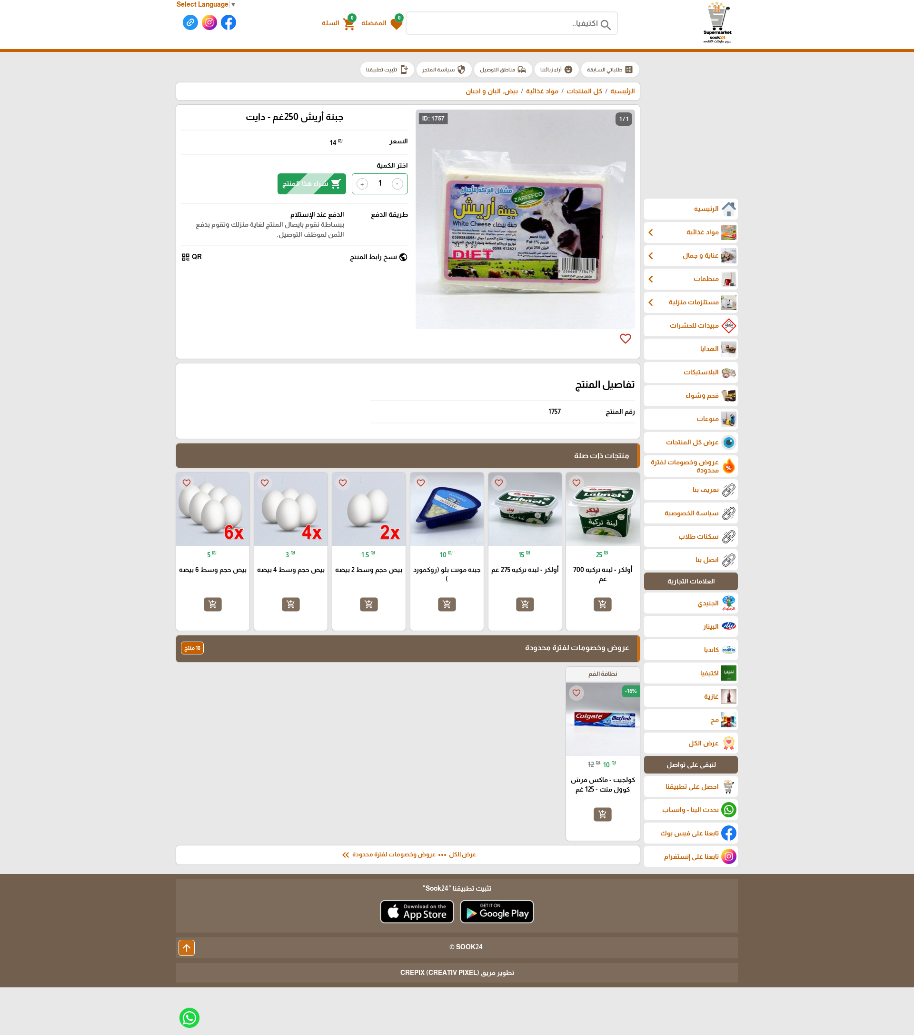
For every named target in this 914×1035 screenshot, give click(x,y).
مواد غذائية (541, 91)
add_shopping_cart (602, 604)
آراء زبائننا (556, 69)
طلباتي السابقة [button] (610, 69)
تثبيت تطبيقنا (387, 69)
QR (191, 257)
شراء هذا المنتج (311, 184)
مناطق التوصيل (503, 69)
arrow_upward (186, 948)
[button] (382, 23)
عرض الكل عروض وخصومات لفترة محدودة (408, 855)
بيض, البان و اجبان (492, 91)
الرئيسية (622, 91)
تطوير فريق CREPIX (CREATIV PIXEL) (457, 972)
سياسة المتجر (444, 69)
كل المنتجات (584, 91)
